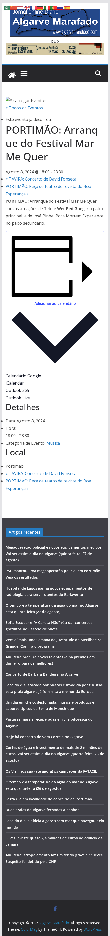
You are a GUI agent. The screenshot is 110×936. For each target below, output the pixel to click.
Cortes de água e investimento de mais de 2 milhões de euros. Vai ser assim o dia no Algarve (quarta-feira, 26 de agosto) (55, 754)
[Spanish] (67, 7)
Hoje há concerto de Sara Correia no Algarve (44, 736)
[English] (27, 7)
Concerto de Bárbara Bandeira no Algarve (42, 674)
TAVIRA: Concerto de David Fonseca (41, 179)
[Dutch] (20, 7)
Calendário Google (23, 376)
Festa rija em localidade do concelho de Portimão (49, 799)
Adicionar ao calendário (55, 303)
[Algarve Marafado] (12, 75)
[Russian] (60, 7)
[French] (33, 7)
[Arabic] (7, 7)
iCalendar (15, 383)
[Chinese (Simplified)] (13, 7)
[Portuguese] (53, 7)
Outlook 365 (17, 390)
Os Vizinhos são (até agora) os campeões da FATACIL (51, 771)
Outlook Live (18, 398)
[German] (40, 7)
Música (53, 443)
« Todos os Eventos (24, 108)
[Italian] (47, 7)
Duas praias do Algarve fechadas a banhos (42, 809)
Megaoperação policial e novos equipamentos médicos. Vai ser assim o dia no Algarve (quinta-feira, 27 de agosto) (54, 553)
